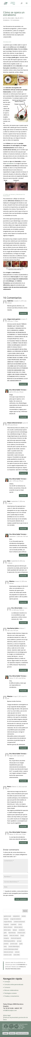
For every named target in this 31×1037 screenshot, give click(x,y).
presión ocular (13, 943)
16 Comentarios (15, 20)
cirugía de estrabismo (15, 919)
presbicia (6, 943)
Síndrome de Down (8, 952)
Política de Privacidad (22, 1033)
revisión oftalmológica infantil (11, 949)
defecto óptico (7, 930)
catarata (24, 916)
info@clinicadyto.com (10, 1010)
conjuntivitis (13, 924)
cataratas (6, 919)
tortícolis (17, 952)
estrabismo (10, 163)
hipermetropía (12, 932)
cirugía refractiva (8, 921)
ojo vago (19, 941)
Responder (23, 313)
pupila (20, 943)
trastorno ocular (8, 954)
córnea (20, 924)
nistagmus (6, 938)
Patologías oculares (10, 993)
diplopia (15, 930)
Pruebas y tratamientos (11, 996)
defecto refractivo (8, 927)
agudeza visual (7, 916)
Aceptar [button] (5, 1033)
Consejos (7, 982)
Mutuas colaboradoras (11, 990)
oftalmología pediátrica (9, 941)
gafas (5, 932)
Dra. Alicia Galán (9, 18)
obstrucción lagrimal (16, 938)
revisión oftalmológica (14, 946)
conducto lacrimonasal (19, 921)
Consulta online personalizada (13, 984)
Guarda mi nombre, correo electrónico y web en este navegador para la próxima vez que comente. (15, 893)
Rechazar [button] (12, 1033)
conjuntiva (6, 924)
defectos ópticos (18, 927)
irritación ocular (21, 932)
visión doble (17, 954)
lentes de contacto (14, 935)
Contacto (7, 987)
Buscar (25, 911)
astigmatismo (16, 916)
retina (5, 946)
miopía (22, 935)
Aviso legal (7, 1015)
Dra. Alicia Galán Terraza (17, 390)
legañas (6, 935)
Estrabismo (6, 20)
